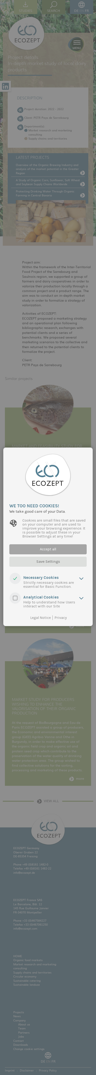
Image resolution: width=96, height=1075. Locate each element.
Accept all (48, 549)
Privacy (61, 618)
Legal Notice (40, 618)
